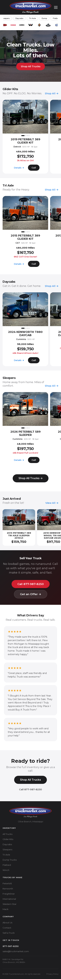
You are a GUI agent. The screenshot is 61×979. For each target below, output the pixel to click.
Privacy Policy (52, 974)
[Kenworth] (13, 25)
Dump (44, 18)
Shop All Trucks (30, 66)
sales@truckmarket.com (16, 951)
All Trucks (7, 834)
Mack (5, 909)
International (9, 899)
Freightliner (9, 893)
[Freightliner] (22, 25)
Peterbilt (7, 883)
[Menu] (56, 7)
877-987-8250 (11, 946)
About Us (7, 922)
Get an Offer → (30, 594)
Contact (7, 927)
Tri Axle (32, 18)
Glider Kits (8, 839)
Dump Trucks (10, 859)
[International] (39, 25)
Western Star (9, 904)
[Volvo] (57, 25)
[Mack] (48, 25)
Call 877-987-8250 (30, 584)
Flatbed (7, 865)
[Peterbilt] (4, 25)
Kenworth (8, 888)
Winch (6, 870)
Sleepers (7, 849)
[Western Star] (30, 25)
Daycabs (19, 18)
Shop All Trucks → (31, 478)
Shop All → (51, 93)
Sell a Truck (9, 933)
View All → (51, 502)
